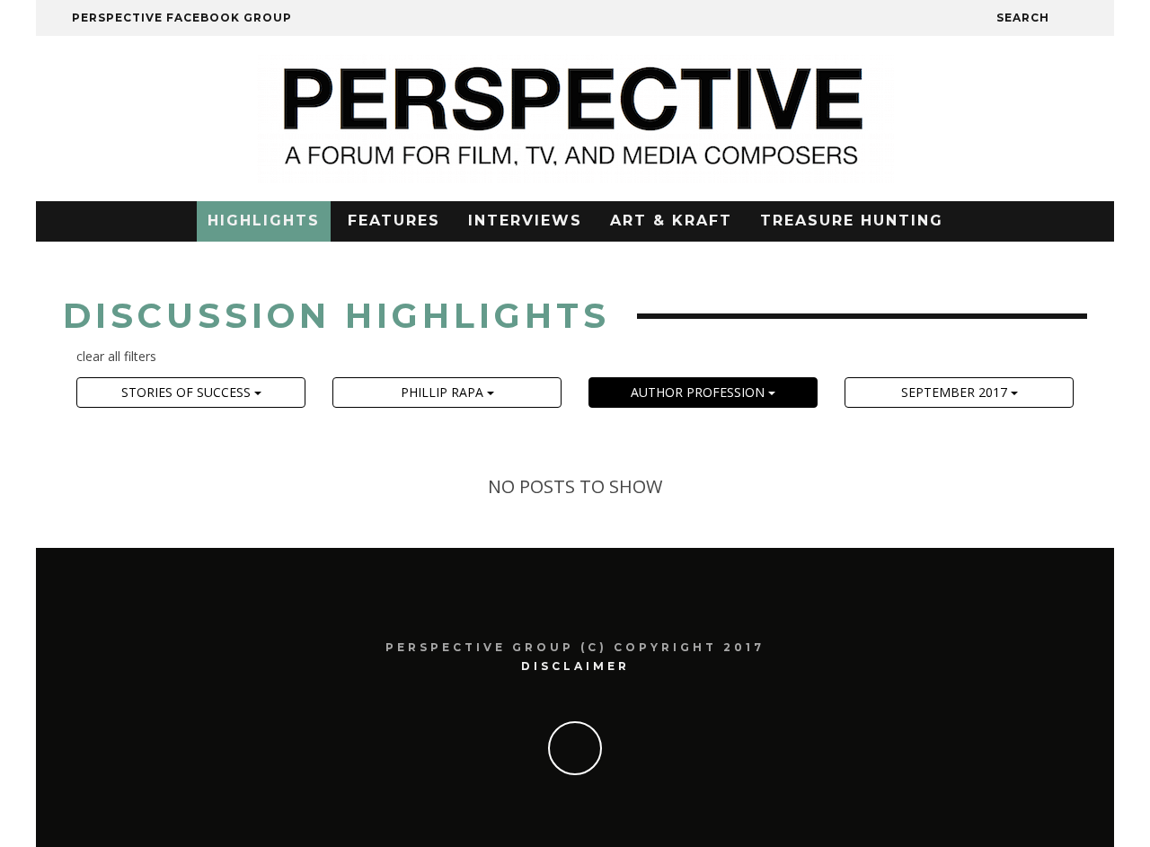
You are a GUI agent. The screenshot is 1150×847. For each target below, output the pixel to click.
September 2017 (956, 392)
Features (394, 220)
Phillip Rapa (444, 392)
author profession (699, 392)
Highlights (264, 220)
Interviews (525, 220)
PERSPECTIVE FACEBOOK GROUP (182, 17)
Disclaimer (575, 666)
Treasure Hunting (851, 220)
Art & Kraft (671, 220)
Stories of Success (187, 392)
